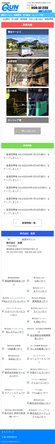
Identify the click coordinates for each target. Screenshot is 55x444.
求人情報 (15, 19)
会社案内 (6, 19)
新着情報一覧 (29, 223)
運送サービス (6, 15)
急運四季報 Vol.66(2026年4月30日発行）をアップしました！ (26, 167)
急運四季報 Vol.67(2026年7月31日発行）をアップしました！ (26, 156)
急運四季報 (49, 19)
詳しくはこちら (29, 46)
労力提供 (26, 15)
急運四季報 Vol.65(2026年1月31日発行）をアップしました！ (26, 178)
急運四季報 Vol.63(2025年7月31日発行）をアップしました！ (26, 200)
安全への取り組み (36, 19)
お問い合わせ (46, 11)
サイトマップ (9, 432)
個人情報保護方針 (10, 437)
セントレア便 (37, 15)
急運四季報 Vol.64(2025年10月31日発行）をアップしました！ (27, 189)
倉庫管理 (17, 15)
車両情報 (23, 19)
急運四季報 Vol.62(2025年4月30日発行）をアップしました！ (26, 211)
